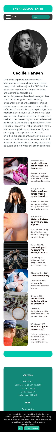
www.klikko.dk (31, 395)
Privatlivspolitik (32, 428)
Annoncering (28, 409)
